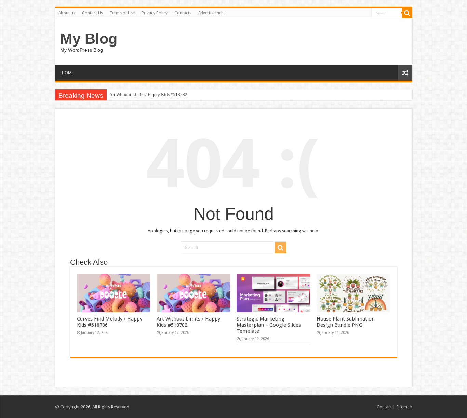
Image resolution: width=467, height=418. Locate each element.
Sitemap (404, 406)
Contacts (182, 13)
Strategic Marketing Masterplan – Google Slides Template (269, 325)
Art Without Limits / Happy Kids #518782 (148, 94)
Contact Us (92, 13)
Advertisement (211, 13)
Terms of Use (122, 13)
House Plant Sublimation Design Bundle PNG (346, 322)
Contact (384, 406)
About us (66, 13)
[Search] (407, 13)
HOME (68, 72)
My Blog (88, 38)
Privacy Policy (155, 13)
